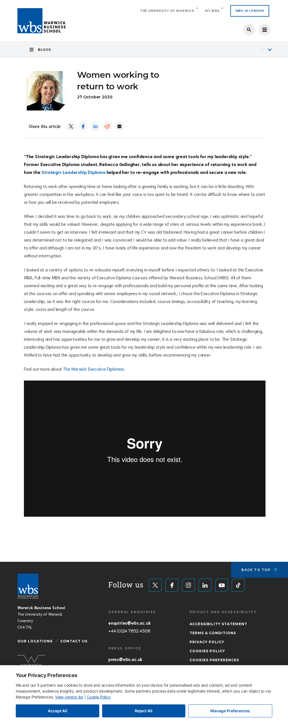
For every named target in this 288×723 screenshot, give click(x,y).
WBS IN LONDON (249, 11)
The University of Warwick (167, 11)
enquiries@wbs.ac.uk (129, 622)
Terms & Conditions (213, 633)
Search (249, 30)
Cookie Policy (99, 697)
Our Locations (35, 641)
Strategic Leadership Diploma (73, 172)
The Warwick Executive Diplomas (93, 369)
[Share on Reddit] (107, 126)
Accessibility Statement (218, 624)
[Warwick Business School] (41, 20)
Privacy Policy (207, 642)
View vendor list (69, 697)
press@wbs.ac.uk (125, 659)
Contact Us (73, 641)
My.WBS (212, 11)
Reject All (143, 710)
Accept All (57, 710)
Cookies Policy (207, 651)
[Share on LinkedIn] (95, 126)
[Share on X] (71, 126)
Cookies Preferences (214, 660)
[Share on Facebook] (83, 126)
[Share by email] (119, 126)
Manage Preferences (230, 710)
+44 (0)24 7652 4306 (129, 630)
